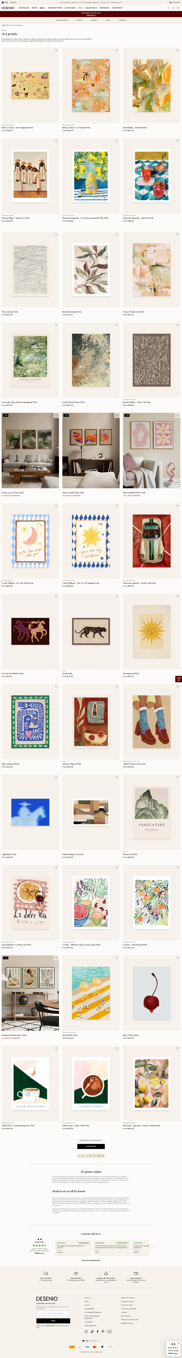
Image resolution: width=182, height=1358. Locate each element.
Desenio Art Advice (128, 1298)
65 (99, 1156)
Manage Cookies (127, 1323)
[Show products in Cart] (178, 8)
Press (87, 1301)
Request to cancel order (129, 1319)
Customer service (127, 1301)
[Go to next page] (103, 1156)
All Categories (61, 20)
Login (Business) (90, 1325)
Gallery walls (91, 8)
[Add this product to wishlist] (56, 50)
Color (79, 20)
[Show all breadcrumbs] (4, 25)
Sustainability (89, 1309)
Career (87, 1305)
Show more (91, 1146)
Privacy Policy (50, 1325)
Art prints (18, 25)
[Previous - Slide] (52, 1247)
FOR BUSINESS (117, 8)
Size (107, 20)
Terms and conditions (128, 1309)
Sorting (122, 20)
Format (93, 20)
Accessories (70, 8)
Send (53, 1321)
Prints (42, 8)
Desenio (97, 1352)
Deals (80, 8)
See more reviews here (91, 1260)
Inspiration (104, 8)
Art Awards (88, 1322)
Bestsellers (24, 8)
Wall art (83, 1201)
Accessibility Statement (93, 1312)
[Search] (168, 8)
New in (34, 8)
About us (88, 1298)
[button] (173, 1348)
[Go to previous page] (79, 1156)
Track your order (127, 1305)
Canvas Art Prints (55, 8)
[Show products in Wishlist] (173, 8)
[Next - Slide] (152, 1247)
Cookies (124, 1312)
